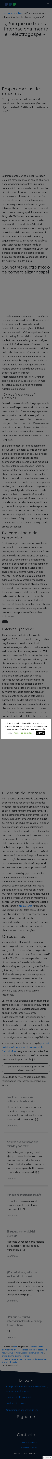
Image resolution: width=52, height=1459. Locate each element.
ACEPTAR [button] (40, 733)
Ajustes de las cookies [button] (23, 733)
